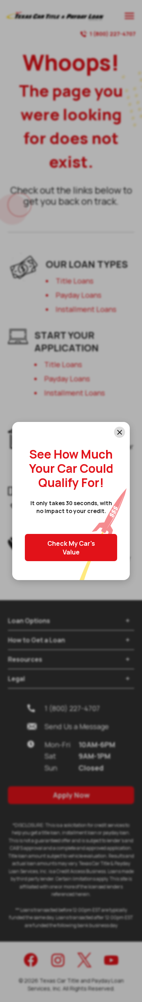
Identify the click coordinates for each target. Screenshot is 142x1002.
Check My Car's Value (71, 547)
